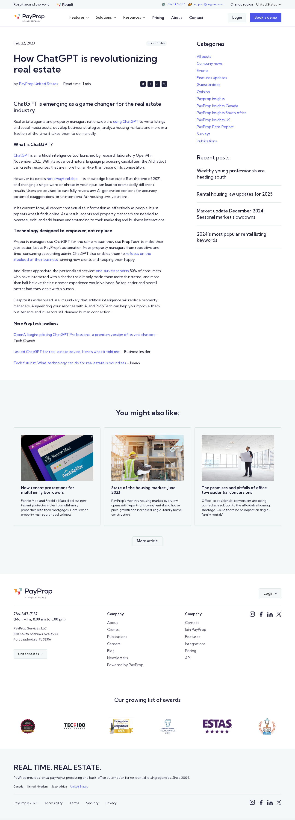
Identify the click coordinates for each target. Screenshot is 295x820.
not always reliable (62, 178)
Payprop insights (211, 99)
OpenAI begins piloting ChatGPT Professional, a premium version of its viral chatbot (84, 334)
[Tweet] (164, 84)
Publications (207, 141)
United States (79, 786)
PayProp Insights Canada (217, 106)
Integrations (195, 644)
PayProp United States (38, 84)
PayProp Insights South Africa (221, 113)
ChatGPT (22, 155)
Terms (74, 803)
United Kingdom (37, 786)
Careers (114, 644)
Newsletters (117, 658)
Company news (210, 63)
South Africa (59, 786)
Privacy (111, 803)
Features (192, 637)
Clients (113, 629)
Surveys (203, 134)
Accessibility (53, 803)
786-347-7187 (26, 614)
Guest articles (208, 84)
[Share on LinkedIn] (157, 84)
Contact (196, 17)
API (188, 658)
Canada (19, 786)
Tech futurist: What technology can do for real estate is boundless (70, 363)
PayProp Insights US (213, 120)
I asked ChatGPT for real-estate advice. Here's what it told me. (67, 352)
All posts (204, 56)
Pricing (158, 17)
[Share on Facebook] (150, 84)
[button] (268, 4)
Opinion (203, 92)
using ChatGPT (126, 121)
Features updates (212, 78)
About (176, 17)
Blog (111, 651)
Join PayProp (195, 629)
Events (203, 70)
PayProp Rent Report (215, 127)
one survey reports (112, 271)
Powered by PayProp (125, 665)
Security (92, 803)
